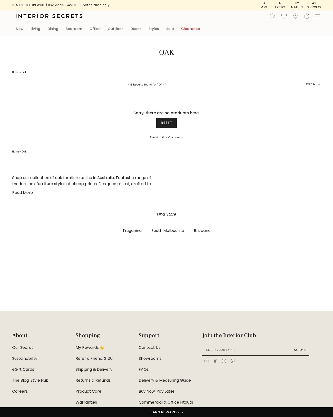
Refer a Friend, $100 (94, 358)
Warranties (86, 402)
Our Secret (22, 347)
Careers (20, 391)
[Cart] (317, 16)
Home (16, 72)
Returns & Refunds (93, 380)
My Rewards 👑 (90, 347)
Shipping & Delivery (94, 369)
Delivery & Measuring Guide (165, 380)
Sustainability (24, 358)
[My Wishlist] (284, 15)
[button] (166, 412)
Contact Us (149, 347)
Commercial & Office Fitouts (166, 402)
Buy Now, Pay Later (157, 391)
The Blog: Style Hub (30, 380)
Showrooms (150, 358)
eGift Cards (23, 369)
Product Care (88, 391)
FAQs (144, 369)
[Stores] (295, 16)
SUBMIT (300, 350)
